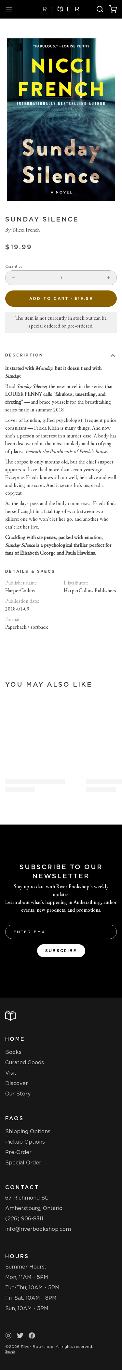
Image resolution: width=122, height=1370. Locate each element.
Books (13, 1052)
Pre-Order (18, 1152)
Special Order (23, 1163)
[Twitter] (20, 1335)
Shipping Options (27, 1131)
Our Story (18, 1094)
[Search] (100, 9)
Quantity (13, 266)
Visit (11, 1073)
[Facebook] (32, 1335)
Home (15, 1039)
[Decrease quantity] (13, 278)
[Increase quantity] (108, 278)
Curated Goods (24, 1062)
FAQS (14, 1118)
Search (10, 1352)
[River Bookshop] (61, 9)
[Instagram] (8, 1335)
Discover (16, 1083)
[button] (61, 298)
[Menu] (11, 9)
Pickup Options (25, 1142)
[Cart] (113, 9)
